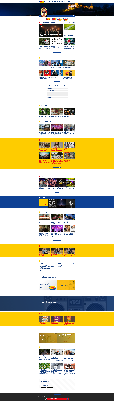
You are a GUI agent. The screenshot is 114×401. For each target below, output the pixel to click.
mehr (55, 263)
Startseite (47, 1)
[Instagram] (56, 394)
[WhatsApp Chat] (73, 15)
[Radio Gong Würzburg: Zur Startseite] (42, 2)
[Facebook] (54, 394)
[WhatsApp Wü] (60, 394)
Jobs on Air (63, 1)
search (74, 1)
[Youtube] (58, 394)
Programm (53, 1)
